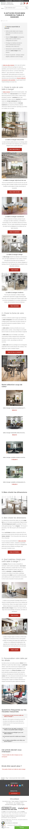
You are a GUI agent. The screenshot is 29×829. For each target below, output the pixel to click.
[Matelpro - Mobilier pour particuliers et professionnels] (8, 4)
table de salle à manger (8, 65)
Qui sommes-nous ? (6, 801)
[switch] (3, 827)
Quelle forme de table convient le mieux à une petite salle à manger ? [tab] (14, 729)
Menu (2, 8)
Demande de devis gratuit (10, 804)
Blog (7, 778)
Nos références (9, 803)
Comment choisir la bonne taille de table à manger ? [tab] (13, 716)
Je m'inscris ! (14, 793)
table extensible (22, 541)
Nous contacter (15, 801)
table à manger (6, 92)
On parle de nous (23, 801)
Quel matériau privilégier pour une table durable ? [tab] (13, 733)
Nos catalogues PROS (18, 803)
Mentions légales (21, 804)
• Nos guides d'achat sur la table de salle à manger (13, 769)
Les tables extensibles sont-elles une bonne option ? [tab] (14, 741)
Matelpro (3, 778)
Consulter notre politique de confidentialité (9, 822)
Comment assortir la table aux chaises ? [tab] (14, 737)
